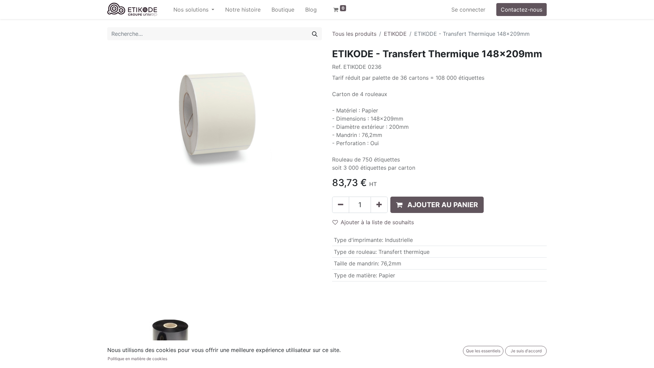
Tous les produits (354, 33)
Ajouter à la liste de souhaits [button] (377, 222)
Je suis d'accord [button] (526, 350)
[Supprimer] (340, 205)
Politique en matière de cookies (137, 358)
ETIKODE (395, 33)
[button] (437, 205)
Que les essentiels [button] (483, 350)
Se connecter (468, 9)
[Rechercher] (315, 33)
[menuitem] (243, 9)
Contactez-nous (521, 9)
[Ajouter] (379, 205)
